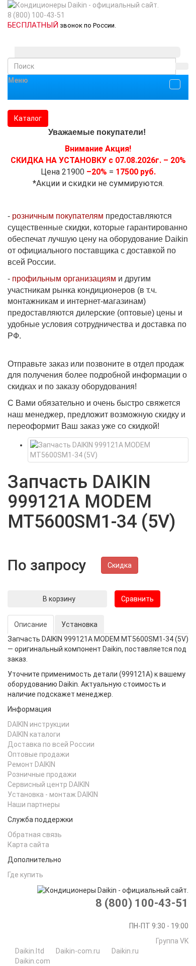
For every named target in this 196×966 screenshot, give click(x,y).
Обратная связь (35, 835)
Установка (79, 624)
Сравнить (137, 599)
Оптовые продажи (38, 754)
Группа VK (172, 941)
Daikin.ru (125, 951)
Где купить (25, 875)
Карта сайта (28, 845)
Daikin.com (32, 961)
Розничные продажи (42, 774)
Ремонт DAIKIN (31, 764)
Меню (18, 80)
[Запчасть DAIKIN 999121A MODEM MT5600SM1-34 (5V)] (108, 449)
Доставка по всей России (51, 744)
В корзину (57, 599)
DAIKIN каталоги (34, 734)
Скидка (120, 565)
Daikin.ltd (29, 951)
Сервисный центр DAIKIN (48, 784)
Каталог (28, 118)
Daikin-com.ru (78, 951)
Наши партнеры (34, 804)
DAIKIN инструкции (38, 724)
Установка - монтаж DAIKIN (53, 794)
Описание (30, 624)
